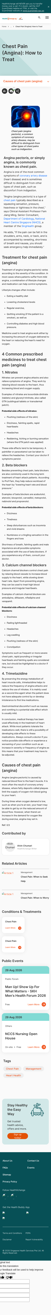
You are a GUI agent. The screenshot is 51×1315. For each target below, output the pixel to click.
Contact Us (33, 1160)
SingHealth (27, 226)
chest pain (10, 200)
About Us (7, 1160)
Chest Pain (12, 1068)
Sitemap (7, 1174)
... (11, 26)
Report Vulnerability (34, 1239)
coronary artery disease (33, 175)
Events (31, 1167)
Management (33, 1068)
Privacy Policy (10, 1181)
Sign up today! (17, 1136)
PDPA (28, 1233)
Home (4, 26)
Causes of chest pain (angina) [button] (22, 81)
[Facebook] (14, 1196)
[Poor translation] (9, 1277)
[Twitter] (6, 1196)
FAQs (5, 1167)
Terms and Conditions (12, 1233)
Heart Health (13, 1075)
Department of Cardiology (19, 218)
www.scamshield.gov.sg (33, 10)
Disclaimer (7, 1239)
